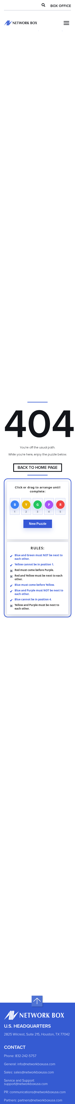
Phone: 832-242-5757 (20, 1056)
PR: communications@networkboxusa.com (35, 1092)
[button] (43, 5)
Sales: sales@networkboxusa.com (29, 1072)
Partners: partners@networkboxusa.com (33, 1100)
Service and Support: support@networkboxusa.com (26, 1082)
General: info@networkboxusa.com (29, 1064)
